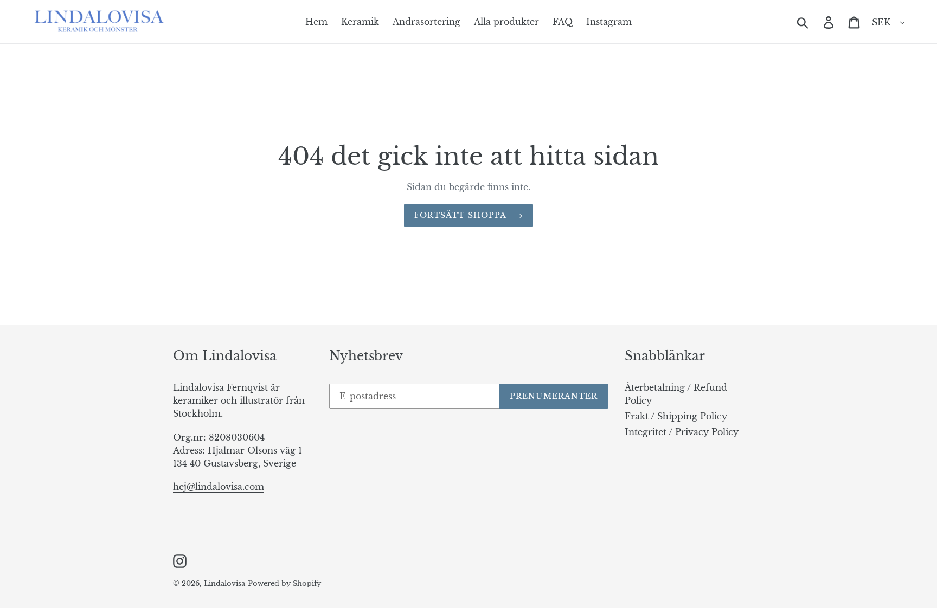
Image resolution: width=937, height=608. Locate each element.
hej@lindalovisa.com (218, 486)
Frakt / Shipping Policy (676, 416)
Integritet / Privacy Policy (682, 431)
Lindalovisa (224, 583)
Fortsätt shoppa (460, 215)
